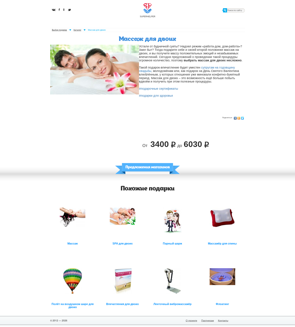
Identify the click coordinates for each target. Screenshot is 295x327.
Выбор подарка (59, 30)
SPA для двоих (123, 243)
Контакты (223, 320)
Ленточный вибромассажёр (172, 304)
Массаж (72, 243)
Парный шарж (172, 243)
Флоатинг (222, 304)
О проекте (191, 320)
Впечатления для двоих (122, 304)
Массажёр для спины (222, 243)
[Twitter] (242, 117)
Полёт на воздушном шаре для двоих (73, 305)
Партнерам (207, 320)
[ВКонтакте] (235, 117)
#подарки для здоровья (156, 95)
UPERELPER (147, 16)
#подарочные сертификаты (158, 88)
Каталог (77, 30)
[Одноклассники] (239, 117)
